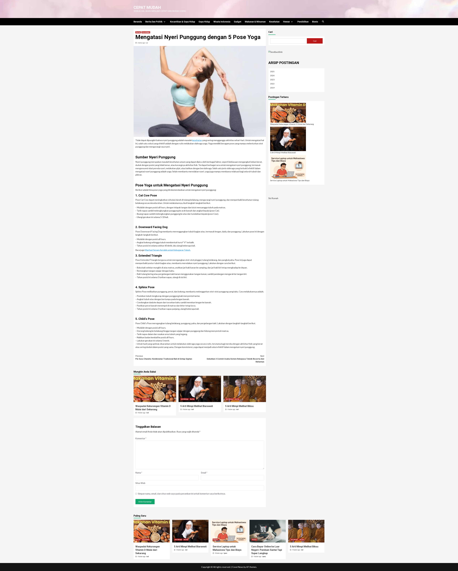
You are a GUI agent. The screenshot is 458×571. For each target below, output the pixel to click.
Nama (138, 472)
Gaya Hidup (204, 21)
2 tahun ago (141, 43)
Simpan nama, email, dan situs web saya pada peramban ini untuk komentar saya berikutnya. (182, 493)
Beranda (138, 21)
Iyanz (225, 553)
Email (204, 472)
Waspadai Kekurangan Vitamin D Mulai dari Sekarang (292, 124)
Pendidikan (303, 21)
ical (147, 43)
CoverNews (237, 567)
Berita (138, 32)
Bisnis (315, 21)
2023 (272, 79)
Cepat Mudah (147, 7)
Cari (270, 31)
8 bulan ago (142, 413)
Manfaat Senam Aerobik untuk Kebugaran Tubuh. (168, 250)
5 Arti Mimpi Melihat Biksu (239, 406)
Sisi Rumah (273, 198)
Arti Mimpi (184, 399)
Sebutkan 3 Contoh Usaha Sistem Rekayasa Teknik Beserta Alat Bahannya (235, 359)
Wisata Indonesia (221, 21)
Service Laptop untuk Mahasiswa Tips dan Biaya (289, 180)
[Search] (322, 21)
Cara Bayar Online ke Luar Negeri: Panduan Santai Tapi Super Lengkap (266, 550)
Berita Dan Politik (153, 21)
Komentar (140, 438)
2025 (272, 71)
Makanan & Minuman (255, 21)
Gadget (237, 21)
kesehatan (197, 140)
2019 (272, 88)
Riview (215, 539)
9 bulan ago (232, 409)
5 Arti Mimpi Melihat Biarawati (196, 406)
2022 (272, 83)
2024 (272, 75)
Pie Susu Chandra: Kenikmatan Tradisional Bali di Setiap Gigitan (163, 357)
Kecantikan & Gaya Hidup (182, 21)
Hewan (286, 21)
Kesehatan (274, 21)
